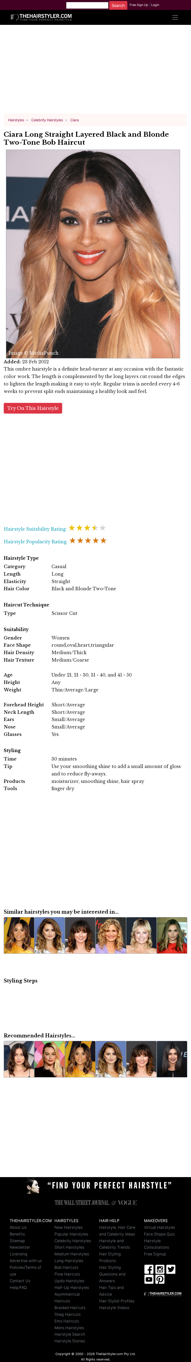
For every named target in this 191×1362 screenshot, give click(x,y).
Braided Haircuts (70, 1307)
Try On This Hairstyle (33, 408)
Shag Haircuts (67, 1314)
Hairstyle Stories (69, 1341)
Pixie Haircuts (67, 1274)
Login (155, 5)
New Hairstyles (68, 1227)
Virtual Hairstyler (159, 1227)
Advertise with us (26, 1260)
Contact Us (20, 1280)
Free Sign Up (139, 5)
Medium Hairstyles (71, 1254)
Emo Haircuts (66, 1321)
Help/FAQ (18, 1287)
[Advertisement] (95, 71)
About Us (18, 1227)
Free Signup (155, 1254)
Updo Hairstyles (69, 1280)
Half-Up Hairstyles (71, 1287)
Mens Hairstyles (69, 1327)
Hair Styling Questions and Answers (112, 1274)
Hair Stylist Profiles (117, 1301)
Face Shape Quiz (159, 1234)
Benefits (17, 1234)
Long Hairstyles (68, 1260)
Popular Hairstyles (71, 1234)
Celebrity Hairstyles (72, 1240)
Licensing (18, 1254)
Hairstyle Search (69, 1334)
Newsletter (20, 1247)
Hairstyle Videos (114, 1307)
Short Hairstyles (69, 1247)
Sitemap (17, 1240)
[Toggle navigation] (175, 17)
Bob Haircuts (66, 1267)
